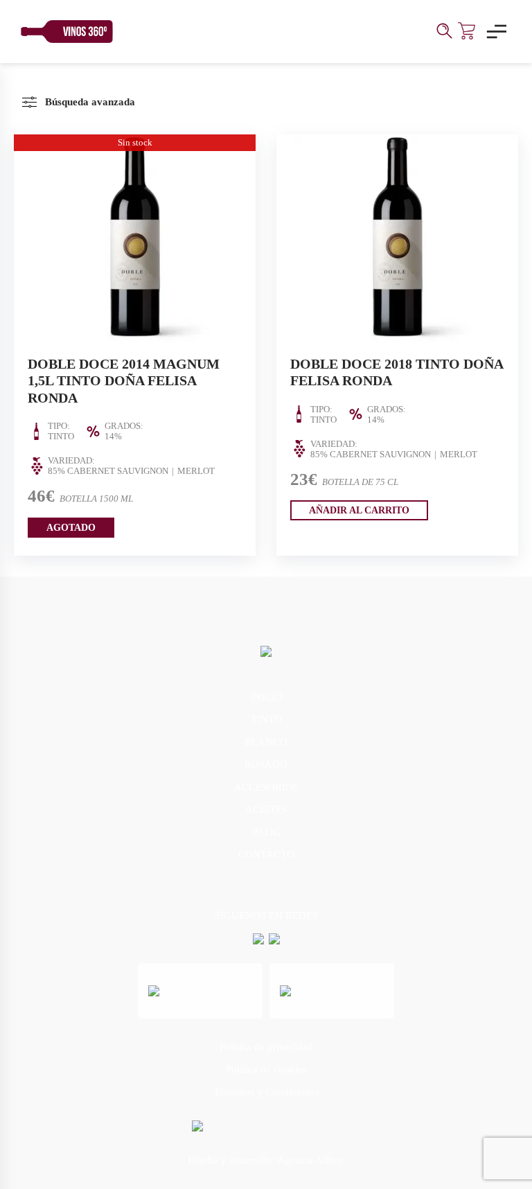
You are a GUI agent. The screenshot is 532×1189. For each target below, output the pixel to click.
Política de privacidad (266, 1047)
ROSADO (266, 764)
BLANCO (266, 742)
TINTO (266, 719)
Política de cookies (266, 1069)
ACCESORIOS (266, 787)
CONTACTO (266, 854)
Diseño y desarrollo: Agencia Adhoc (266, 1159)
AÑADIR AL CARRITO (359, 510)
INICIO (266, 697)
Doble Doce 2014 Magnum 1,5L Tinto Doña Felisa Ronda (124, 380)
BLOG (266, 832)
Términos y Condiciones (266, 1092)
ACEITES (266, 809)
